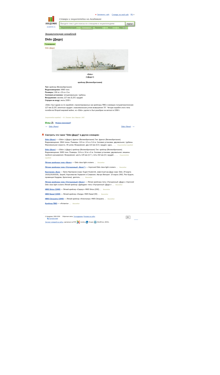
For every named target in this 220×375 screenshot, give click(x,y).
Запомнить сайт (103, 15)
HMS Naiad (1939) (52, 194)
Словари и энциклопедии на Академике (80, 19)
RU (132, 15)
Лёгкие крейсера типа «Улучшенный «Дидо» (65, 182)
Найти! (130, 24)
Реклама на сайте (89, 216)
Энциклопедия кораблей (69, 28)
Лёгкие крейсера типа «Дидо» (58, 162)
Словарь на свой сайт (120, 15)
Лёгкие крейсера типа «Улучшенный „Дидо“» (65, 167)
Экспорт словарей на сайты (54, 222)
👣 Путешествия (52, 218)
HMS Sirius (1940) (52, 189)
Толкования (86, 28)
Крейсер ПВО (51, 203)
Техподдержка (78, 216)
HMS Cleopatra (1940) (54, 199)
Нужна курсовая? (63, 123)
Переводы (98, 28)
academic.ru (51, 27)
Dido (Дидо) (54, 126)
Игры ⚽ (122, 28)
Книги (110, 28)
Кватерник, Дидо (52, 172)
